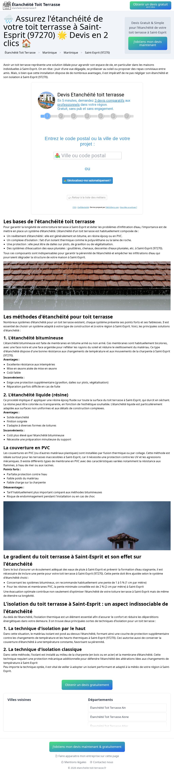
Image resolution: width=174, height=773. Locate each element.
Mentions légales (75, 762)
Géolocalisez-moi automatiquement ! (89, 180)
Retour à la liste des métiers (88, 197)
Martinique (71, 52)
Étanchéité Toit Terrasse (20, 52)
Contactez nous (103, 762)
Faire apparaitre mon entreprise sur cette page (88, 756)
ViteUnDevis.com (112, 207)
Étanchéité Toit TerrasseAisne (109, 717)
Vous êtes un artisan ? (128, 207)
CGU (74, 207)
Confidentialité (83, 207)
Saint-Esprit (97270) (97, 52)
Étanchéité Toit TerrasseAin (108, 708)
